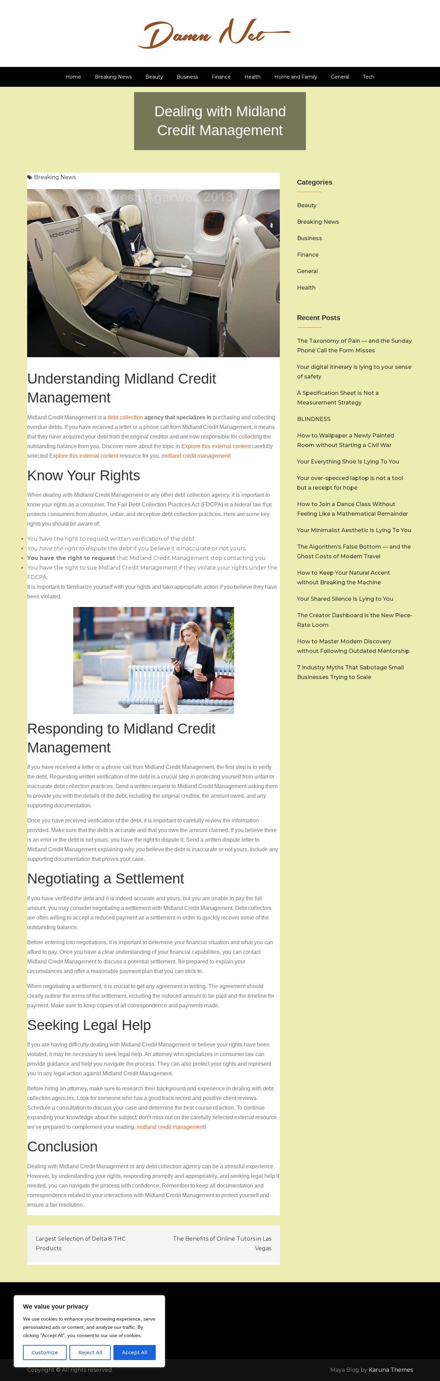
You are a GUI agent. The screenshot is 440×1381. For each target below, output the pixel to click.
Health (252, 77)
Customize (45, 1352)
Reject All (90, 1352)
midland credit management (195, 456)
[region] (89, 1331)
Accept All (134, 1352)
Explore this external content (216, 446)
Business (187, 77)
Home (73, 77)
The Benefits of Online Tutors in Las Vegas (222, 1244)
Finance (221, 77)
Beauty (154, 77)
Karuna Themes (391, 1370)
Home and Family (295, 77)
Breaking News (113, 77)
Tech (368, 77)
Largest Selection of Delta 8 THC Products (80, 1244)
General (340, 77)
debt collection (125, 417)
